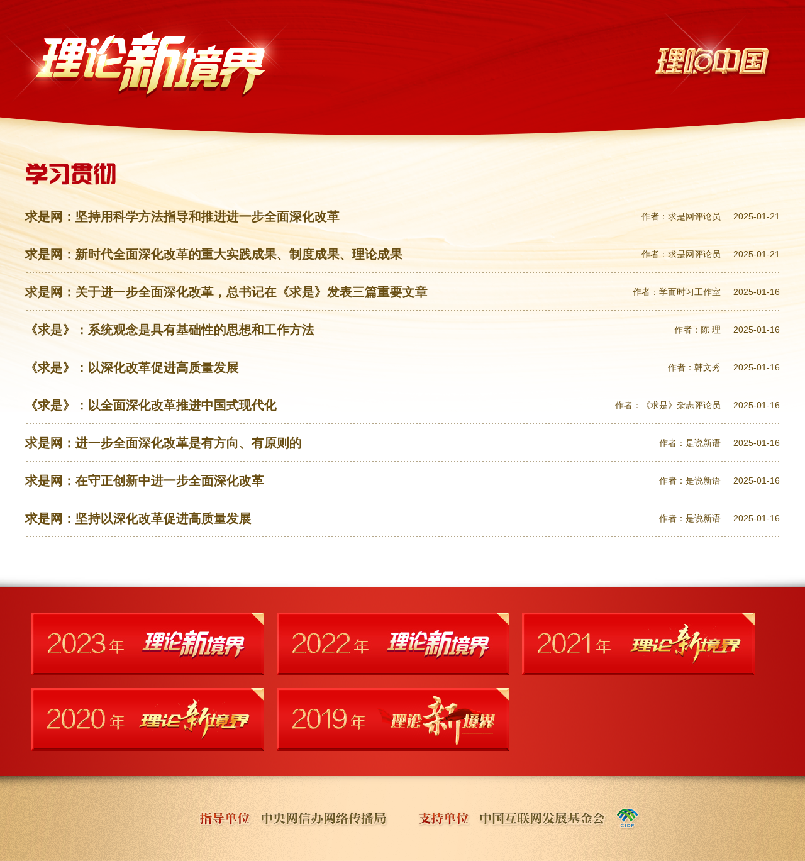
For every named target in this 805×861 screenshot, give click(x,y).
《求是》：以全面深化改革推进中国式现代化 (151, 405)
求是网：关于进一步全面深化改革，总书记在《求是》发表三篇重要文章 (226, 292)
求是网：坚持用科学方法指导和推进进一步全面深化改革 (182, 216)
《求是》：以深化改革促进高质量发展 (132, 367)
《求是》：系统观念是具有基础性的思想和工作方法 (169, 329)
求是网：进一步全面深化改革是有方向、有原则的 (163, 443)
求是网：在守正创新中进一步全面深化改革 (144, 480)
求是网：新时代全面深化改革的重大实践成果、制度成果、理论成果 (213, 254)
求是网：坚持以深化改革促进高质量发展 (138, 518)
